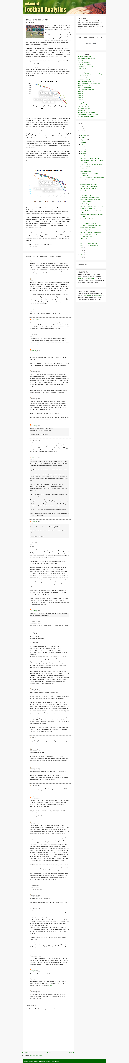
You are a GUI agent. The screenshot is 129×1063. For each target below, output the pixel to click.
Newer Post (25, 1052)
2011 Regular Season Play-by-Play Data (90, 225)
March (83, 149)
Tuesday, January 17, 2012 (34, 261)
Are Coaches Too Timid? (84, 108)
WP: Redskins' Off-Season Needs (89, 223)
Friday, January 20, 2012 (34, 823)
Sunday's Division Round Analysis (89, 186)
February (83, 151)
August (83, 142)
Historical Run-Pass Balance (85, 107)
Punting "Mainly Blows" (86, 219)
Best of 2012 (81, 93)
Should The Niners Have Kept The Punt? (91, 164)
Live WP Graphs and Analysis (88, 191)
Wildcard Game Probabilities (88, 227)
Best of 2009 (81, 99)
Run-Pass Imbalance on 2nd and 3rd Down (89, 83)
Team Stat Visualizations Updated (89, 182)
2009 (81, 252)
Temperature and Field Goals (37, 19)
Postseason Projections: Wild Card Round (91, 232)
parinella (34, 310)
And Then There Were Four (87, 169)
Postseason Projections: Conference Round (92, 177)
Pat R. (33, 797)
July (82, 144)
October (83, 137)
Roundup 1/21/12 (85, 167)
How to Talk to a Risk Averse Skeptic (87, 105)
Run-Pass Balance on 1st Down (86, 81)
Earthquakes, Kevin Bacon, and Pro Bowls (89, 72)
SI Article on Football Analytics (85, 56)
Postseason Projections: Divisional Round (91, 206)
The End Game (81, 101)
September (84, 140)
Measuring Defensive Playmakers (87, 112)
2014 (81, 126)
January (83, 153)
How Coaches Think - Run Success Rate (88, 114)
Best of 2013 (81, 91)
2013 (81, 128)
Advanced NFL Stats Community (86, 278)
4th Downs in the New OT (84, 64)
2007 (81, 257)
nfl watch (50, 985)
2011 (81, 247)
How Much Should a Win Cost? (86, 66)
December (84, 133)
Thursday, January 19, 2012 (35, 798)
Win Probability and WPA (84, 87)
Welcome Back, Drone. (86, 236)
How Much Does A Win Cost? (87, 208)
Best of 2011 (81, 95)
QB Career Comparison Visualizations (90, 239)
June (82, 147)
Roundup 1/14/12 (85, 193)
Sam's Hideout (35, 319)
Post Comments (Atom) (36, 1055)
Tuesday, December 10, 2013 (35, 971)
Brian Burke (34, 425)
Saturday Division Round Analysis (89, 188)
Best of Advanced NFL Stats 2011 (89, 245)
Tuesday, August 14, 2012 (34, 896)
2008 (81, 254)
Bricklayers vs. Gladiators (84, 78)
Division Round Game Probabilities (89, 197)
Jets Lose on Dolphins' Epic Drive (89, 243)
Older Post (72, 1052)
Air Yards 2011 (84, 156)
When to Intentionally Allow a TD (86, 58)
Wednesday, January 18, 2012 (35, 623)
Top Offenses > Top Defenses (86, 89)
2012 (81, 130)
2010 (81, 250)
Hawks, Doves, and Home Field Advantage (89, 70)
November (84, 135)
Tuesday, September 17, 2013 (35, 910)
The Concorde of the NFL (84, 79)
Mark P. (33, 970)
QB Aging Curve (82, 68)
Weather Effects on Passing (87, 195)
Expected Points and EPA (84, 85)
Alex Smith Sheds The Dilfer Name (89, 184)
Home (49, 1052)
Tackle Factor (81, 110)
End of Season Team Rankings (88, 234)
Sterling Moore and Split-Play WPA (89, 158)
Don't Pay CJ (81, 60)
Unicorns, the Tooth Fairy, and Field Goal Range (90, 74)
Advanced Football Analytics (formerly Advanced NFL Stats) (43, 1061)
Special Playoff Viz (85, 230)
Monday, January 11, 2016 (34, 992)
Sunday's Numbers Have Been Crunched (91, 241)
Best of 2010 (81, 97)
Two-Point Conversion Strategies (86, 116)
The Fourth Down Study (84, 62)
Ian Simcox (34, 350)
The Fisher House (97, 295)
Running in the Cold (85, 171)
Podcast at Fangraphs (86, 204)
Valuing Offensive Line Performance (87, 103)
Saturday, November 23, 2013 (35, 956)
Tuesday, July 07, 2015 (34, 979)
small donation (87, 295)
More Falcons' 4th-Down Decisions (89, 221)
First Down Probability (83, 76)
